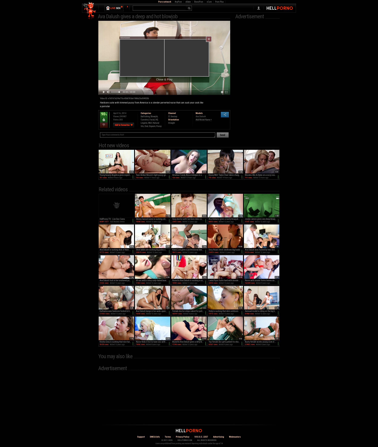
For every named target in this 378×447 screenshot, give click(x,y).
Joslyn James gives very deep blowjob (261, 219)
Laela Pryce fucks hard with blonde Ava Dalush (226, 280)
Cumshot (145, 119)
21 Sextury (172, 116)
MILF (150, 123)
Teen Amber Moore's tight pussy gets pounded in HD (153, 175)
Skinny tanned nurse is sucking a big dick (153, 219)
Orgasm (152, 126)
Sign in (259, 8)
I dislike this (104, 125)
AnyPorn (178, 1)
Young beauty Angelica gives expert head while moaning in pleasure (117, 175)
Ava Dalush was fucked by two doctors (261, 249)
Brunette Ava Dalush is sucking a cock (188, 280)
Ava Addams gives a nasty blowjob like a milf (226, 219)
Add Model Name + (204, 119)
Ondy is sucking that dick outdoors (223, 311)
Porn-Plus (219, 1)
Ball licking (145, 116)
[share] (225, 114)
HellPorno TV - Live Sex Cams (112, 219)
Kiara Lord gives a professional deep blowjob (189, 249)
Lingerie (144, 123)
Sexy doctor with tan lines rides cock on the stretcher (189, 219)
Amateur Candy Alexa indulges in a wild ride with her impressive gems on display (189, 175)
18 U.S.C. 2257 (201, 436)
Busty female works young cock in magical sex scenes (262, 341)
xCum (209, 1)
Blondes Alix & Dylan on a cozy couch (261, 175)
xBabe (188, 1)
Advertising (218, 436)
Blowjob (154, 116)
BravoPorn (198, 1)
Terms (168, 436)
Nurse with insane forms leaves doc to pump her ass (262, 280)
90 (103, 116)
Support (141, 436)
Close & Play (164, 79)
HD (156, 119)
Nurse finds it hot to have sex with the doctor (153, 341)
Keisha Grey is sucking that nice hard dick (117, 341)
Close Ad (209, 39)
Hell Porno (90, 11)
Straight (171, 123)
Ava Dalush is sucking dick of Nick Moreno (117, 249)
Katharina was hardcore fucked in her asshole (117, 311)
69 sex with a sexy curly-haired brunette (153, 280)
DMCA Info (155, 436)
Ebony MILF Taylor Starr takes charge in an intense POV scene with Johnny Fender (226, 175)
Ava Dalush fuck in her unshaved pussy (116, 280)
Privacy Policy (182, 436)
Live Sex (114, 8)
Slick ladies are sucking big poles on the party (153, 249)
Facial (152, 119)
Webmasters (235, 436)
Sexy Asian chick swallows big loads (224, 249)
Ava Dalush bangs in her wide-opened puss (153, 311)
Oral (146, 126)
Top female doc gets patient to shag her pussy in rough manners (226, 341)
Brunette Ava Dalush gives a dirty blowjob (189, 341)
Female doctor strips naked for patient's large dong (189, 311)
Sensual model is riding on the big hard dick (262, 311)
